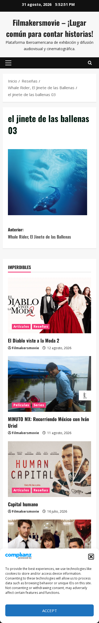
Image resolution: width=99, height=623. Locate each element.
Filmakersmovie (25, 348)
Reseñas (41, 326)
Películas (21, 405)
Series (39, 405)
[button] (91, 556)
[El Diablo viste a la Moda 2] (49, 305)
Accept (49, 610)
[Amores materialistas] (49, 547)
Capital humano (23, 504)
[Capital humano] (49, 469)
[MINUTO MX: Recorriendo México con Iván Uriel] (49, 384)
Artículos (21, 326)
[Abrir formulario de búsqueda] (90, 63)
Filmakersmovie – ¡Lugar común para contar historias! (49, 28)
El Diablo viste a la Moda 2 (33, 340)
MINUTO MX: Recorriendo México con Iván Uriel (48, 422)
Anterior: (39, 233)
